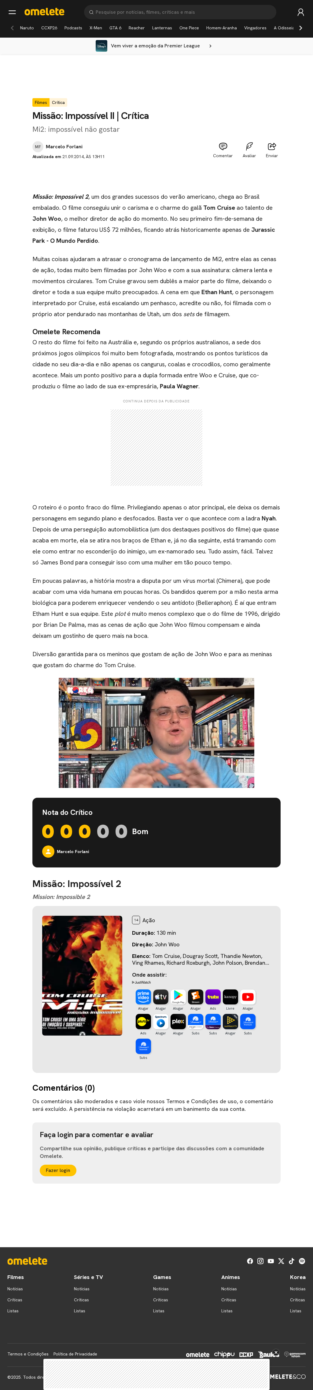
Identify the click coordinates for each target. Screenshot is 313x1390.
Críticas (14, 1300)
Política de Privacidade (75, 1354)
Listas (13, 1311)
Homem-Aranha (221, 28)
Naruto (27, 28)
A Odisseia (284, 28)
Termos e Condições (28, 1354)
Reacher (137, 28)
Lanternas (162, 28)
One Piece (189, 28)
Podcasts (73, 28)
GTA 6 (115, 28)
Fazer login (58, 1170)
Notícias (15, 1289)
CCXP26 (49, 28)
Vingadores (255, 28)
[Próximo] (301, 28)
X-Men (96, 28)
